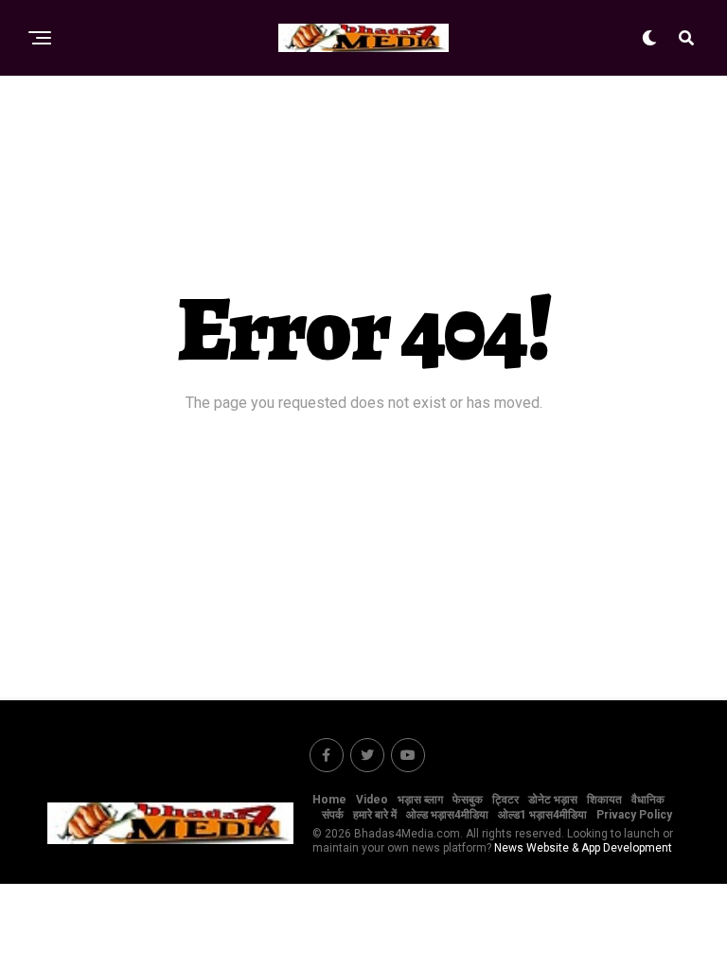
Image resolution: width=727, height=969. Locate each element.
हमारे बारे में (375, 814)
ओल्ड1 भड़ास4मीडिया (542, 814)
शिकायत (604, 799)
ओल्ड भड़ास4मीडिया (447, 814)
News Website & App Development (583, 847)
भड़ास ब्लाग (420, 799)
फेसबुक (467, 799)
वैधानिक (648, 799)
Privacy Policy (634, 814)
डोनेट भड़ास (552, 799)
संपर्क (333, 814)
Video (372, 799)
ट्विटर (505, 799)
